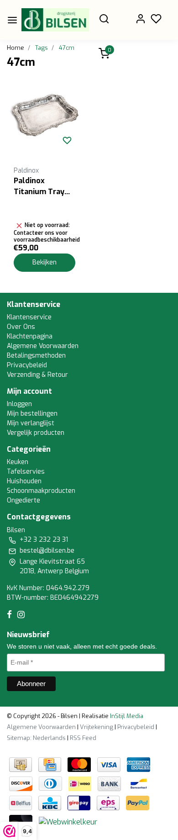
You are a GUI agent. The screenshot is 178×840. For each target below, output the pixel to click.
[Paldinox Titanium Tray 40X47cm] (44, 117)
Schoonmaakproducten (41, 490)
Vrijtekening (96, 727)
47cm (66, 48)
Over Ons (21, 326)
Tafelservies (26, 471)
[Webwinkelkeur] (68, 821)
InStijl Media (126, 716)
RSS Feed (83, 738)
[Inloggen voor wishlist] (67, 140)
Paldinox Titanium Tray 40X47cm (39, 186)
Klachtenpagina (29, 336)
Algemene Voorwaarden (43, 346)
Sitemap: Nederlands (36, 738)
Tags (41, 48)
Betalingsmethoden (36, 355)
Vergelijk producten (35, 432)
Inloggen (19, 404)
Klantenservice (29, 317)
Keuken (17, 462)
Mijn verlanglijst (30, 423)
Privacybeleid (27, 365)
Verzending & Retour (37, 374)
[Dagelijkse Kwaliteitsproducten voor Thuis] (55, 20)
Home (15, 48)
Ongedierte (23, 500)
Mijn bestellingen (32, 413)
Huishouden (24, 481)
